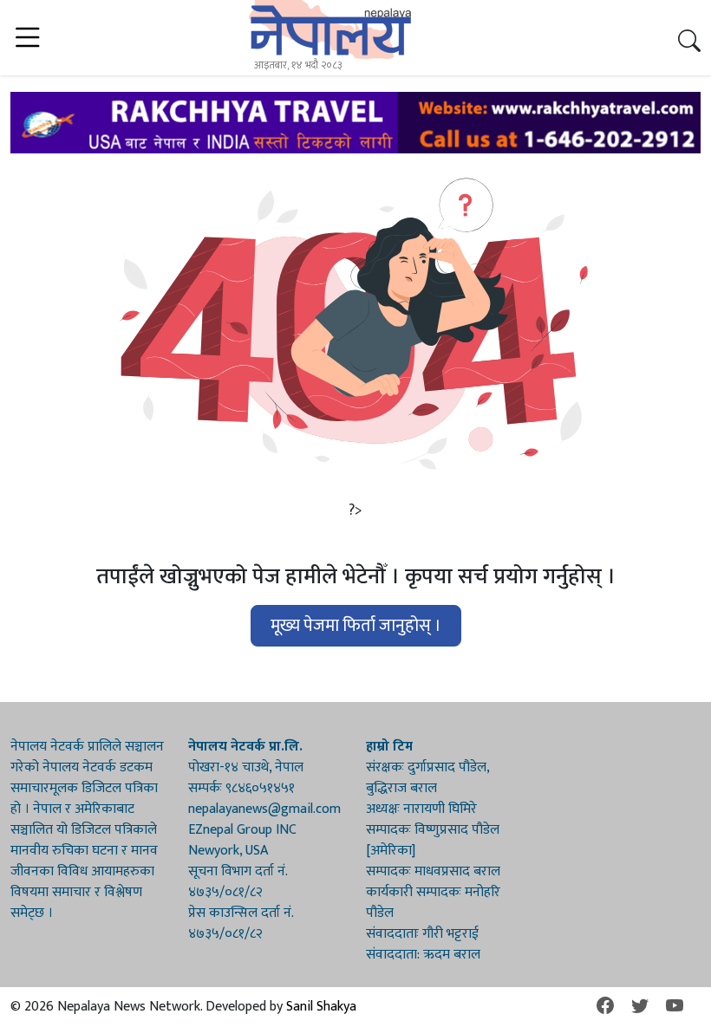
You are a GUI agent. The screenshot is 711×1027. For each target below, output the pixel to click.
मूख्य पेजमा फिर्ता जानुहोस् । (356, 625)
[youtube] (674, 1007)
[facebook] (605, 1007)
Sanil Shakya (321, 1006)
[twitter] (640, 1007)
